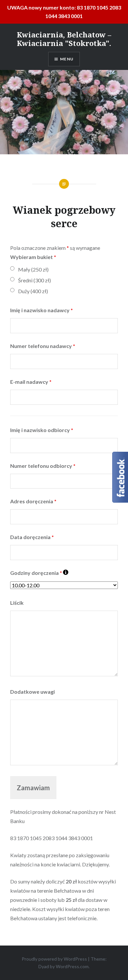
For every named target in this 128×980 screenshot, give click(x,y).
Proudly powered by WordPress (54, 959)
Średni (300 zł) (34, 280)
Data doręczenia (32, 537)
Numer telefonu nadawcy (42, 346)
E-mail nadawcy (31, 382)
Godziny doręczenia (36, 573)
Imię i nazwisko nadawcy (41, 310)
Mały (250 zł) (33, 269)
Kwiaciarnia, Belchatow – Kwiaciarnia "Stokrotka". (64, 39)
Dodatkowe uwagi (32, 691)
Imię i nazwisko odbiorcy (41, 430)
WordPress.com (72, 966)
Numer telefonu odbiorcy (42, 466)
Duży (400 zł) (33, 291)
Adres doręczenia (33, 501)
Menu (67, 58)
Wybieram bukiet (33, 257)
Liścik (17, 602)
